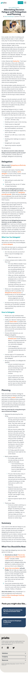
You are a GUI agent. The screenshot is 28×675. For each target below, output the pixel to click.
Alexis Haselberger (9, 16)
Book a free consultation (12, 568)
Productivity (15, 7)
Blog (10, 7)
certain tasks (13, 321)
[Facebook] (4, 649)
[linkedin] (9, 649)
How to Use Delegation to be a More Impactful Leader (15, 556)
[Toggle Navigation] (25, 2)
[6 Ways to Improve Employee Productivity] (14, 622)
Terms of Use (12, 663)
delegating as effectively (18, 165)
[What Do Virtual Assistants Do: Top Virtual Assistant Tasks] (14, 611)
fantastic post (12, 338)
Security (3, 663)
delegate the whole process (13, 292)
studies (13, 397)
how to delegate (8, 244)
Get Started (20, 2)
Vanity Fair (16, 61)
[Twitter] (14, 649)
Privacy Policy (7, 663)
